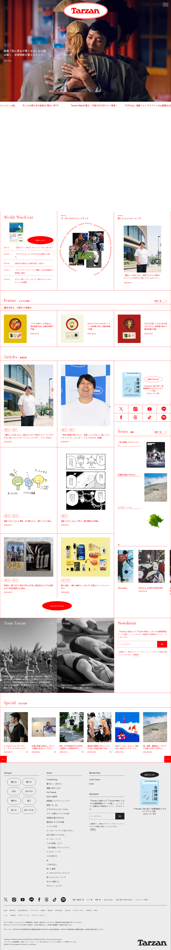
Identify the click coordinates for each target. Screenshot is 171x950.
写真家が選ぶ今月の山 (126, 475)
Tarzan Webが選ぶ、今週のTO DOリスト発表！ (24, 105)
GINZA (43, 910)
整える (7, 45)
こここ (6, 915)
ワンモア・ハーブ (125, 507)
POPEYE (89, 910)
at (119, 545)
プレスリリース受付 (141, 900)
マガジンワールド (23, 915)
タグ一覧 (89, 900)
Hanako (50, 910)
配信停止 (136, 655)
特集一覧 (98, 900)
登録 (162, 644)
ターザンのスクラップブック (75, 218)
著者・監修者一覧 (78, 900)
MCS (95, 910)
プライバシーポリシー (38, 915)
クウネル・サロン (78, 910)
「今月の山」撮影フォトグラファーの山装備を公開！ (79, 105)
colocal (67, 910)
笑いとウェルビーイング (129, 218)
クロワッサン (34, 910)
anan (5, 910)
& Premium (58, 910)
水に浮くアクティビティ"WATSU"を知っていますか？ (137, 105)
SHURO (13, 915)
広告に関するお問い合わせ (124, 900)
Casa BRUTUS (22, 910)
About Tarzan (108, 900)
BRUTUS (12, 910)
